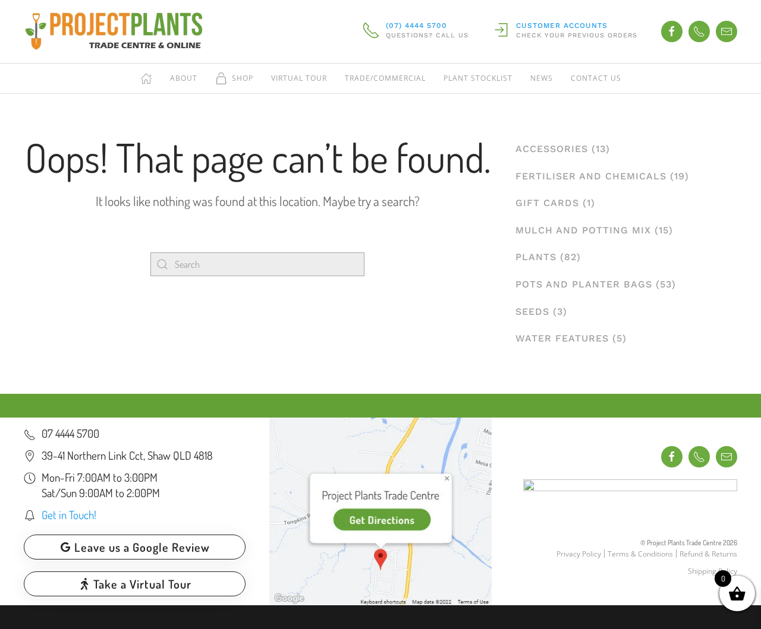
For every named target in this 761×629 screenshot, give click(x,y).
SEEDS (532, 311)
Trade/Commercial (385, 78)
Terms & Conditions (640, 554)
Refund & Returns (708, 554)
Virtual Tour (299, 78)
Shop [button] (242, 78)
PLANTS (535, 257)
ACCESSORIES (551, 148)
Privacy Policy (578, 554)
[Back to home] (113, 31)
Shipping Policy (712, 571)
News (541, 78)
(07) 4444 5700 (416, 25)
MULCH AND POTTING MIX (583, 230)
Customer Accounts (562, 25)
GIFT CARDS (547, 202)
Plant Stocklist (478, 78)
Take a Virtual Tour (142, 584)
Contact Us (596, 78)
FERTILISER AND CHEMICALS (590, 176)
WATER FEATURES (562, 338)
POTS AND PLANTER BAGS (583, 284)
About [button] (183, 78)
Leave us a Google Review (142, 547)
